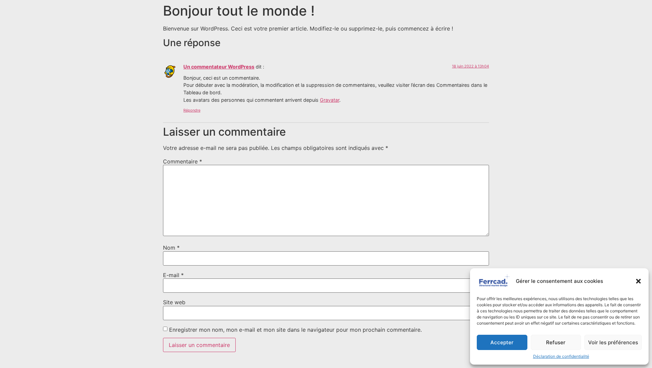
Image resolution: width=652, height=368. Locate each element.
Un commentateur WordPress (218, 67)
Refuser (555, 342)
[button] (638, 281)
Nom (171, 247)
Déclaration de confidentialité (561, 356)
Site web (174, 302)
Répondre (191, 110)
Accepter (501, 342)
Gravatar (329, 100)
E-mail (173, 275)
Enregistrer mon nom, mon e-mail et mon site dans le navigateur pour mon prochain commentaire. (295, 329)
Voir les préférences (613, 342)
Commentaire (182, 161)
